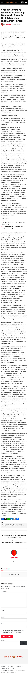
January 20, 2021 (17, 24)
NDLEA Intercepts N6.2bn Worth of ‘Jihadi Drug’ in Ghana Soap (13, 227)
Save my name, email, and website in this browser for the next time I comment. (13, 631)
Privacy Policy (11, 666)
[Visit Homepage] (11, 2)
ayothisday (8, 24)
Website (3, 624)
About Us (3, 666)
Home (2, 6)
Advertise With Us (5, 668)
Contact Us (19, 666)
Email (3, 617)
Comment (4, 591)
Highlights (7, 6)
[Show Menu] (2, 2)
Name (3, 610)
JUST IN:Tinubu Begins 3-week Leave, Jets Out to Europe (13, 223)
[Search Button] (26, 2)
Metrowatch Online (8, 670)
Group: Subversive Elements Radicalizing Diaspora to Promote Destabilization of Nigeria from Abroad (13, 526)
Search (2, 640)
